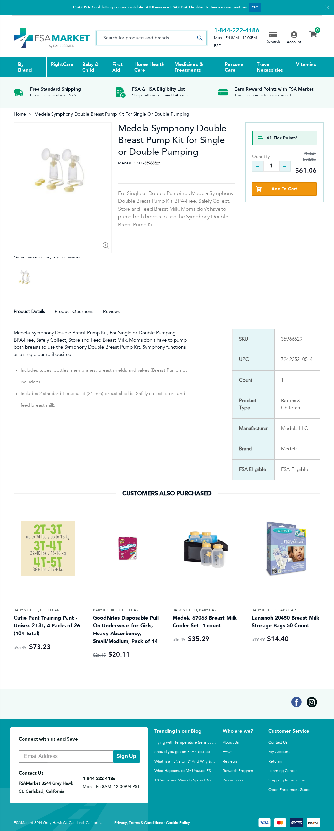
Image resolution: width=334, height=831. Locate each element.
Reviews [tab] (111, 311)
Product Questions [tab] (74, 311)
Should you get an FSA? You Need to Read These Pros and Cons (210, 751)
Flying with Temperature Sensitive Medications (195, 742)
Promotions (233, 780)
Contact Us (277, 742)
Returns (275, 761)
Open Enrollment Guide (289, 789)
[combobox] (151, 38)
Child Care (51, 610)
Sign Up (126, 756)
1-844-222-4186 (236, 30)
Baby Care (209, 610)
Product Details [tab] (29, 311)
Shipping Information (286, 780)
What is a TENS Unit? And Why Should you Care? (197, 761)
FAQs (227, 751)
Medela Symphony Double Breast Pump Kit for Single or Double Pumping (172, 140)
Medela (124, 163)
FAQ (255, 7)
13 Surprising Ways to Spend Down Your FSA (193, 780)
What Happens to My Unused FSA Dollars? (191, 770)
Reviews (230, 761)
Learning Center (282, 770)
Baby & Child (26, 610)
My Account (279, 751)
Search (200, 38)
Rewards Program (238, 770)
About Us (231, 742)
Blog (196, 731)
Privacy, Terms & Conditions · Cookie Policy (152, 823)
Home (20, 114)
